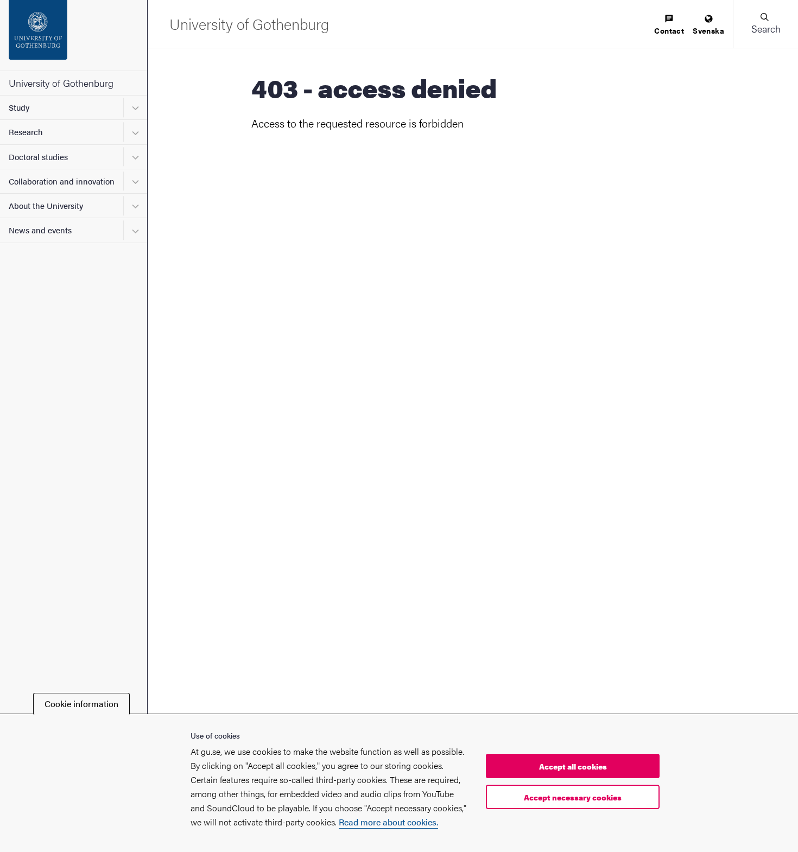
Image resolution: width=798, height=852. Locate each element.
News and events (40, 230)
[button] (765, 24)
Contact (669, 30)
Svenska (708, 30)
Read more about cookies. (388, 822)
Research (26, 131)
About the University (46, 205)
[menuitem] (669, 25)
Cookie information (81, 703)
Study (19, 107)
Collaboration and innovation (62, 181)
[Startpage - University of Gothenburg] (73, 35)
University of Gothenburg (61, 83)
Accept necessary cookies (573, 797)
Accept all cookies (573, 766)
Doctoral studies (38, 156)
